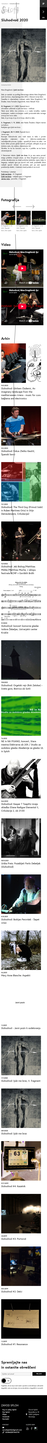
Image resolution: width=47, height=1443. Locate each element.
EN (43, 17)
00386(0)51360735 (12, 1432)
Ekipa (4, 1414)
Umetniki (5, 1417)
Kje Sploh (6, 1412)
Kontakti (5, 1419)
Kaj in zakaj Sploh (9, 1409)
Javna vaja (5, 179)
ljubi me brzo (6, 174)
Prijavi (39, 1374)
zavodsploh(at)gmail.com (12, 1430)
